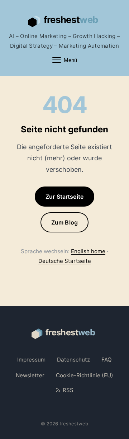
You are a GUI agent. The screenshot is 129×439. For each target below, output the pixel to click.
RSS (68, 390)
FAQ (106, 359)
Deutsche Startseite (64, 261)
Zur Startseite (64, 196)
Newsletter (30, 375)
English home (88, 251)
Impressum (31, 359)
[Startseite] (64, 20)
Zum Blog (64, 222)
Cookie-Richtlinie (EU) (84, 375)
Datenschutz (73, 359)
